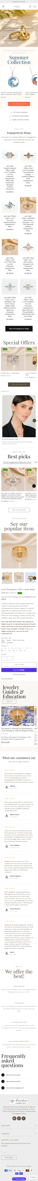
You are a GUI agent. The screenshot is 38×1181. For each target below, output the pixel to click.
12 (24, 650)
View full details (7, 678)
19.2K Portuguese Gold (10, 439)
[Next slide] (34, 82)
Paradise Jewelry (15, 1166)
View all (5, 391)
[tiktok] (24, 1118)
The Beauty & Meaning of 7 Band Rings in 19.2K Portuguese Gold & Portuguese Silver (17, 729)
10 (13, 650)
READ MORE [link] (5, 742)
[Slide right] (34, 578)
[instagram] (19, 1118)
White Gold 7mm (18, 640)
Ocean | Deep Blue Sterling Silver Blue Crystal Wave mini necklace (11, 93)
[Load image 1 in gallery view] (7, 577)
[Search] (30, 6)
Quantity (4, 654)
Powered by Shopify (26, 1166)
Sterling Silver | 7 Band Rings (10, 373)
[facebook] (14, 1118)
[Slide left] (3, 578)
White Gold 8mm (7, 642)
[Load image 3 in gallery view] (30, 577)
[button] (3, 6)
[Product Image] (19, 550)
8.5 (2, 650)
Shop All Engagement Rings (19, 328)
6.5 (20, 648)
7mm (3, 640)
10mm (9, 640)
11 (16, 650)
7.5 (27, 648)
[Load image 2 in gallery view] (19, 577)
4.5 (5, 648)
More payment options (19, 674)
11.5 (21, 650)
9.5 (10, 650)
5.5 (12, 648)
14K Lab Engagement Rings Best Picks (17, 462)
